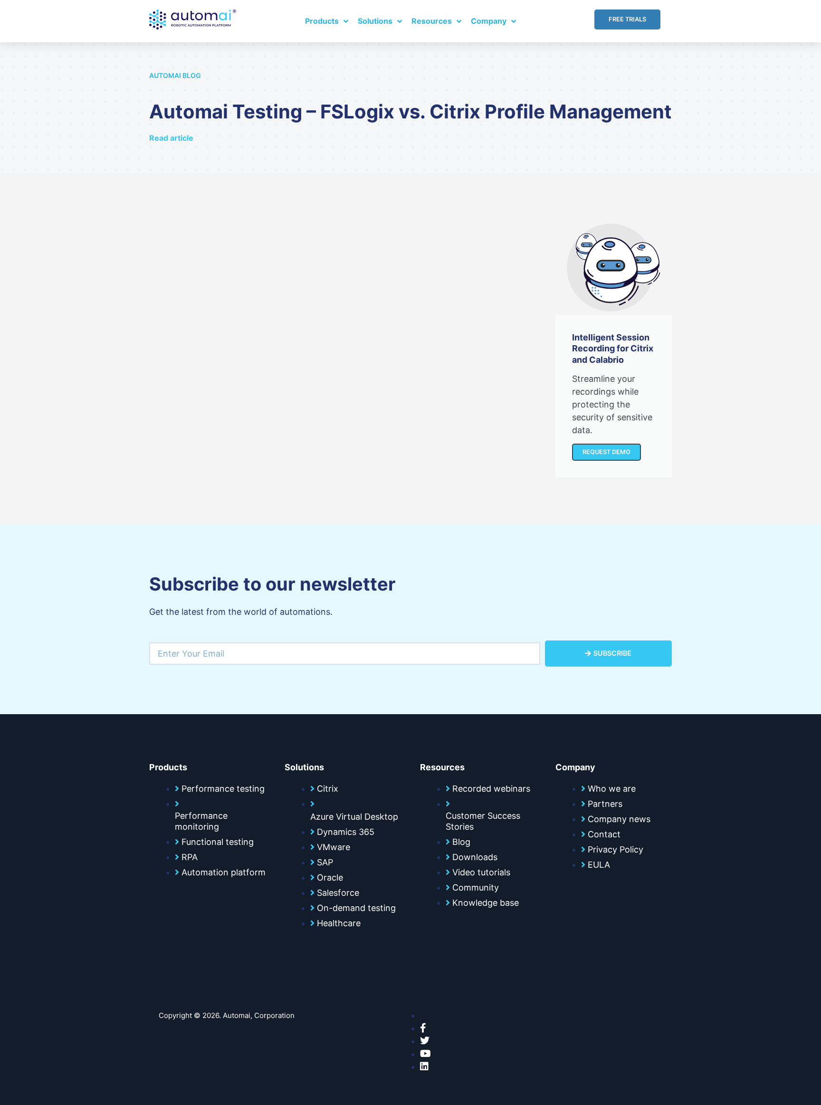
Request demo (606, 452)
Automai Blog (175, 75)
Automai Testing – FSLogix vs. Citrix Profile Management (410, 111)
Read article (171, 138)
